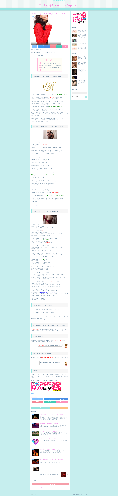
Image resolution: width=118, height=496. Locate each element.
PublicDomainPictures (53, 44)
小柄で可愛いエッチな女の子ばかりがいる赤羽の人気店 (50, 63)
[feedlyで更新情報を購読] (40, 408)
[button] (65, 46)
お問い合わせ (85, 493)
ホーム (81, 493)
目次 (48, 60)
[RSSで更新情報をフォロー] (59, 408)
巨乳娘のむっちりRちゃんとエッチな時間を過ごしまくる (50, 67)
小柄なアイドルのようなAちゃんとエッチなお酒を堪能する (51, 65)
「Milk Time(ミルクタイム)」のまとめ (47, 69)
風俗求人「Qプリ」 (36, 329)
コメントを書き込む (50, 484)
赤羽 (33, 393)
